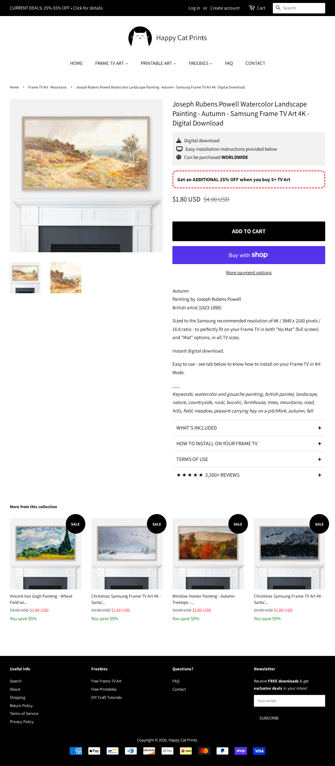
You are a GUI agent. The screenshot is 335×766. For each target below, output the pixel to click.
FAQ (229, 63)
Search (16, 681)
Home (76, 63)
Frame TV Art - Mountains (47, 87)
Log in (194, 8)
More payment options (249, 272)
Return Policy (21, 705)
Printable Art (157, 63)
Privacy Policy (22, 721)
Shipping (17, 697)
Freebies (199, 63)
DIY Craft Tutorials (106, 697)
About (15, 689)
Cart (261, 8)
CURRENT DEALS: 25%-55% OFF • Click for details (56, 8)
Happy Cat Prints (182, 740)
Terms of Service (24, 713)
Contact (255, 63)
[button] (248, 427)
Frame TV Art (110, 63)
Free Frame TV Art (106, 681)
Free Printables (103, 689)
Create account (225, 8)
